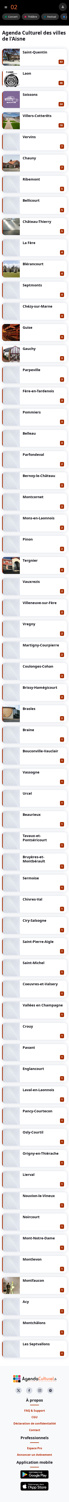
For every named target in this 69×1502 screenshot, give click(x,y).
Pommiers (32, 412)
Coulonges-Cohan (38, 666)
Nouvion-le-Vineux (39, 1195)
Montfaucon (33, 1280)
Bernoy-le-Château (39, 475)
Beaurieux (32, 814)
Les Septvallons (36, 1344)
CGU (34, 1417)
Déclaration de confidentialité (34, 1423)
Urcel (27, 793)
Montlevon (32, 1259)
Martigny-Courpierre (41, 645)
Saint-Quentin (35, 52)
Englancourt (33, 1068)
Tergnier (30, 560)
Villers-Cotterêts (37, 115)
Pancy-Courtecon (37, 1111)
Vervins (29, 136)
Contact (34, 1430)
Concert (13, 16)
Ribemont (31, 179)
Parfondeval (33, 454)
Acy (26, 1301)
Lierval (28, 1174)
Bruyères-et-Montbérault (34, 859)
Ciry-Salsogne (34, 920)
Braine (28, 729)
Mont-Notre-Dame (39, 1238)
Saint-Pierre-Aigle (38, 941)
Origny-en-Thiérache (41, 1153)
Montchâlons (34, 1322)
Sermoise (31, 878)
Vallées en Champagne (43, 1005)
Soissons (30, 94)
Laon (27, 73)
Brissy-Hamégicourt (40, 687)
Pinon (28, 539)
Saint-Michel (33, 962)
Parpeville (31, 369)
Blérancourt (33, 264)
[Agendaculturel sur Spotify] (50, 1390)
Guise (27, 327)
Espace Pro (34, 1448)
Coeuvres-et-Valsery (40, 984)
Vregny (29, 624)
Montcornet (33, 496)
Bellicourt (31, 200)
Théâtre (32, 16)
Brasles (29, 708)
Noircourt (31, 1217)
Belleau (29, 433)
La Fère (29, 242)
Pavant (29, 1047)
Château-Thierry (37, 221)
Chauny (29, 158)
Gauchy (29, 348)
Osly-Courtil (33, 1132)
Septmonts (32, 285)
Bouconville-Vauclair (40, 751)
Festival (51, 16)
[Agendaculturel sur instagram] (40, 1390)
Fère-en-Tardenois (38, 391)
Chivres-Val (32, 899)
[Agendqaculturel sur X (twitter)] (18, 1390)
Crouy (28, 1026)
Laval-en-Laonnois (38, 1089)
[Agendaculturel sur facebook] (29, 1390)
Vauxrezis (31, 581)
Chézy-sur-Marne (37, 306)
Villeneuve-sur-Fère (40, 602)
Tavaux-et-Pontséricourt (35, 837)
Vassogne (31, 772)
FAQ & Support (34, 1411)
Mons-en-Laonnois (38, 518)
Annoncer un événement (34, 1455)
